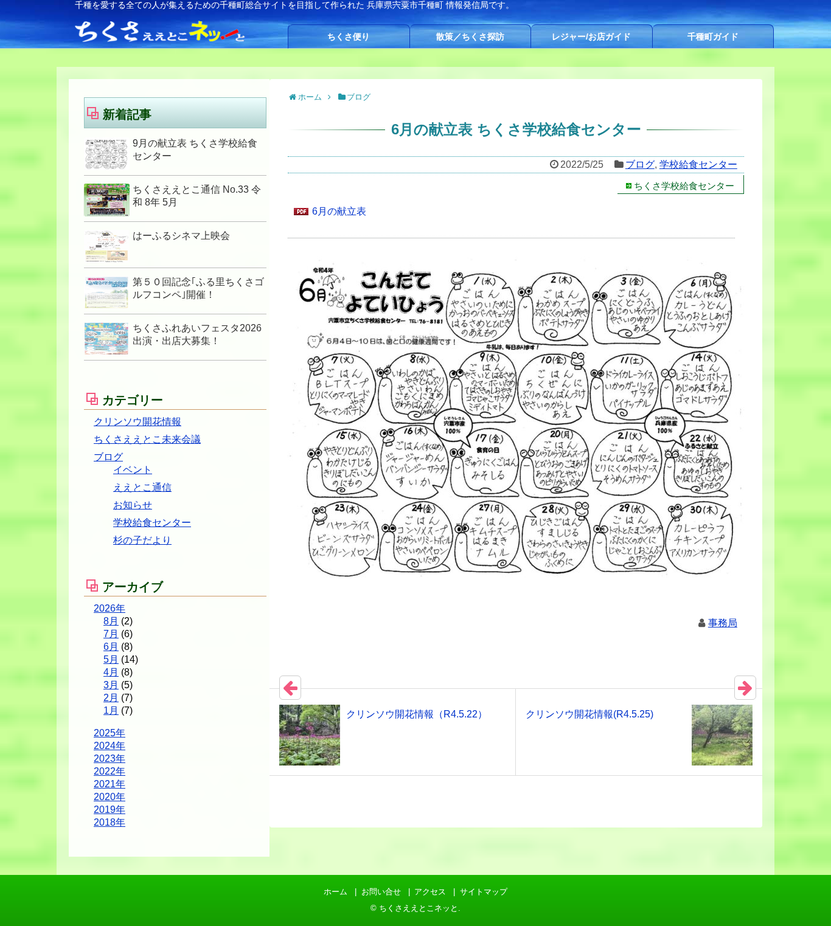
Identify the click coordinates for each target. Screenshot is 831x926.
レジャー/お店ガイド (591, 36)
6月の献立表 (339, 211)
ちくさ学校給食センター (684, 186)
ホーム (335, 891)
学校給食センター (698, 164)
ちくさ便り (348, 36)
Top (802, 897)
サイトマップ (483, 891)
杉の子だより (142, 540)
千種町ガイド (713, 36)
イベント (132, 470)
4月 (111, 672)
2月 (111, 698)
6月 (111, 646)
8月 (111, 621)
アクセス (430, 891)
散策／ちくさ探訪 (470, 36)
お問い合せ (381, 891)
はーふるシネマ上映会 (181, 235)
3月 (111, 685)
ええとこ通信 (142, 487)
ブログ (640, 164)
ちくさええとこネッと (418, 908)
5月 (111, 659)
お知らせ (132, 505)
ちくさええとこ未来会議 (147, 439)
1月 (111, 710)
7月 (111, 634)
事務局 (722, 623)
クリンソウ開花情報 (137, 421)
